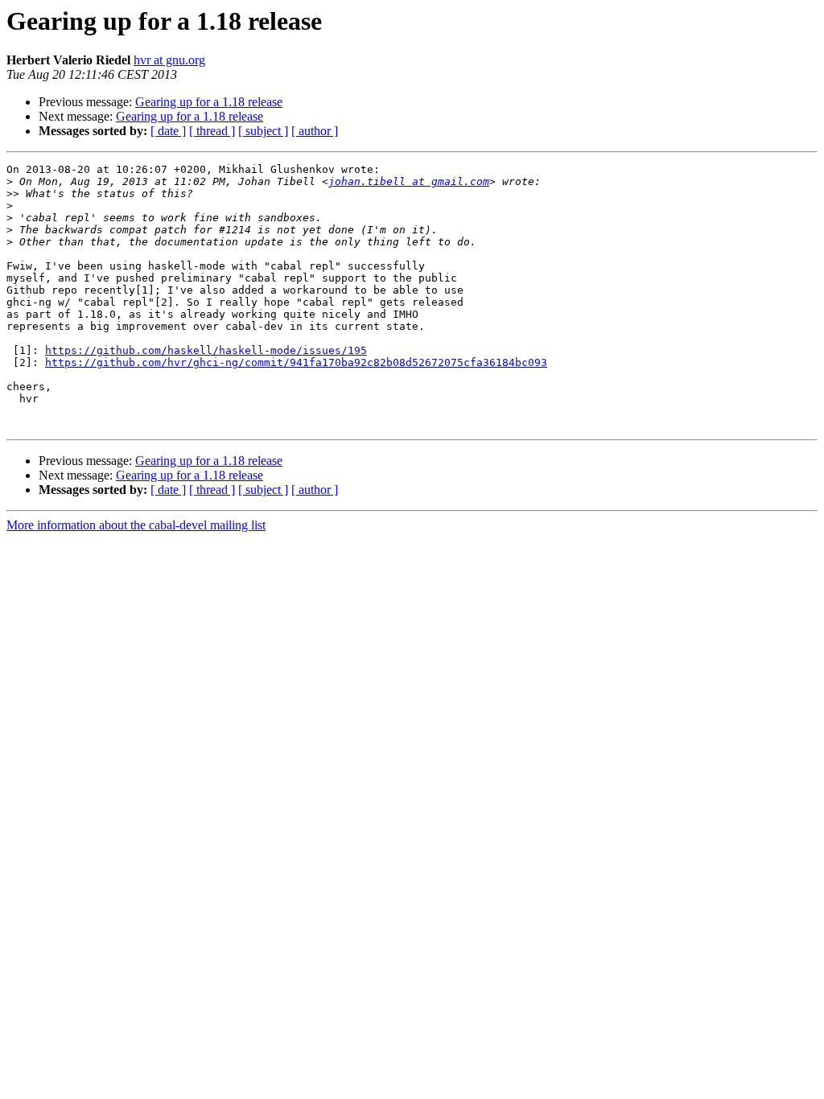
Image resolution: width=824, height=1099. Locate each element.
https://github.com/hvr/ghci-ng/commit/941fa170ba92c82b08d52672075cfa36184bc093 (296, 362)
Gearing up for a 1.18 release (208, 102)
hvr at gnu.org (169, 60)
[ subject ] (263, 131)
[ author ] (314, 131)
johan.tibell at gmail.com (408, 181)
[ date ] (168, 131)
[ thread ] (212, 131)
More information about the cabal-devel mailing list (136, 525)
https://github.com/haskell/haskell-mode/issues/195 (206, 350)
